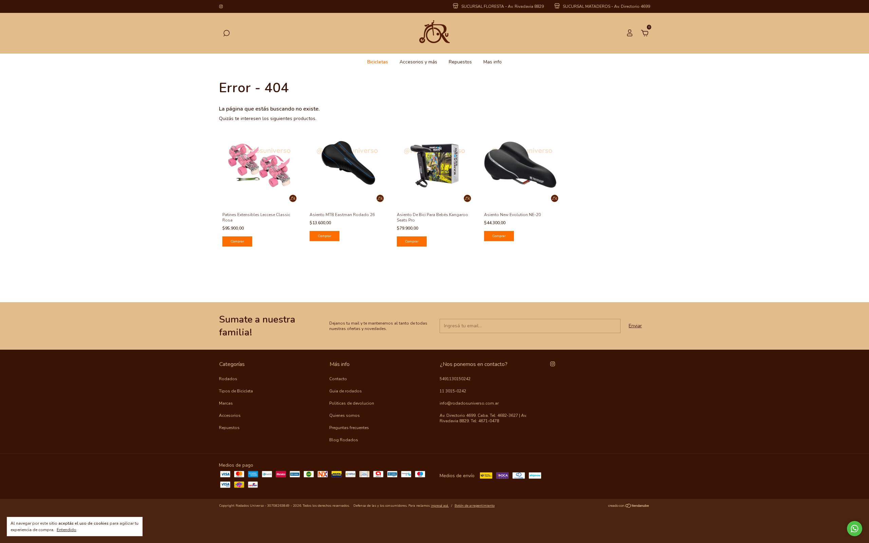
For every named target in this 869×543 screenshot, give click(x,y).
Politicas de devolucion (351, 403)
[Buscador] (226, 34)
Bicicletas (377, 62)
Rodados (228, 379)
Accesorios (230, 415)
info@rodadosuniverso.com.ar (469, 403)
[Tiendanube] (629, 506)
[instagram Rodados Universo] (221, 6)
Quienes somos (344, 415)
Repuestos (460, 62)
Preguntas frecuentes (349, 427)
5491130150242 (455, 379)
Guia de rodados (345, 391)
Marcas (226, 403)
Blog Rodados (343, 440)
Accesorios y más (418, 62)
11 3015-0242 (453, 391)
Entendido (66, 529)
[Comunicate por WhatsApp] (854, 528)
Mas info (492, 62)
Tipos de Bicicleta (236, 391)
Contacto (338, 379)
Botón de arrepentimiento (475, 505)
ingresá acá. (440, 505)
